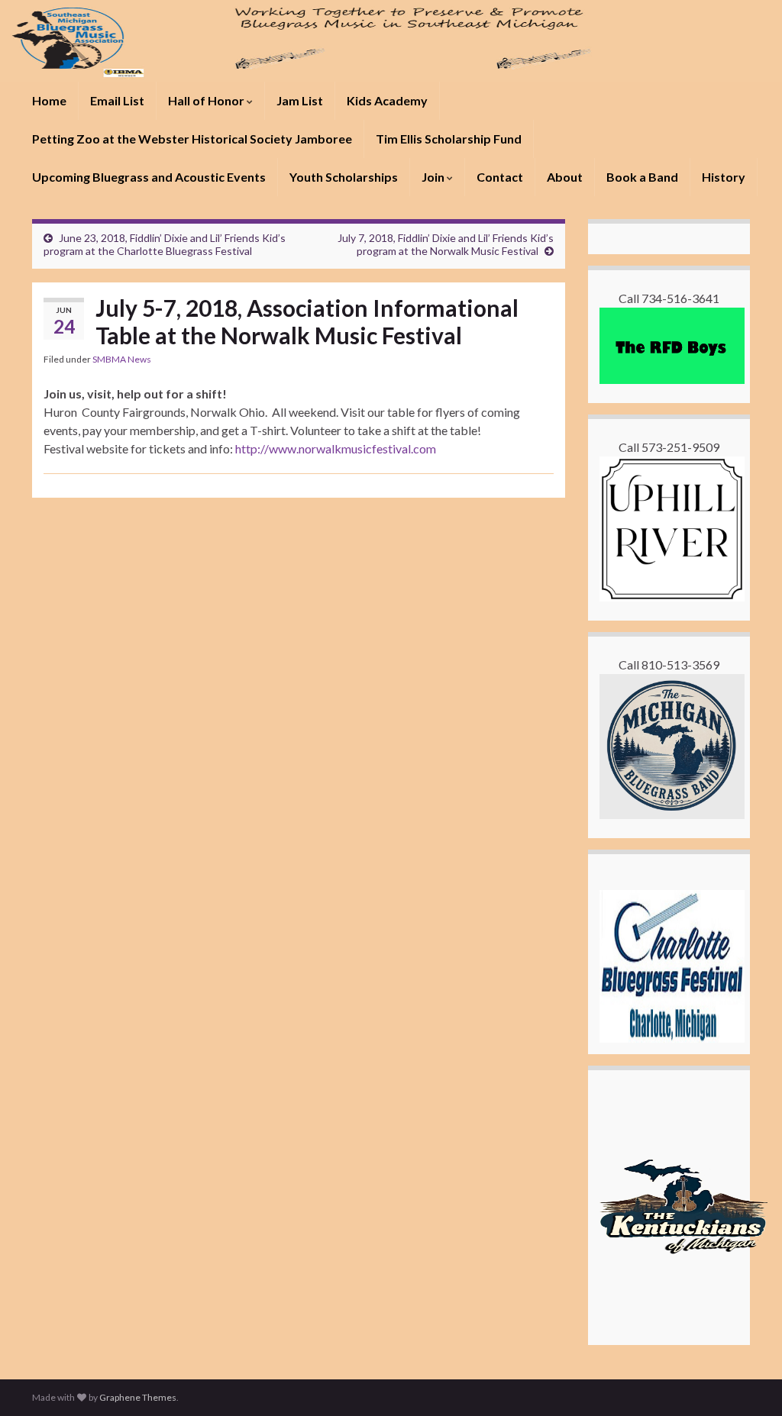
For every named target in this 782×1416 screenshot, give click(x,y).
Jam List (299, 100)
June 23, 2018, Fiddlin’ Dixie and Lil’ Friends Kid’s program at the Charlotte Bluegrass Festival (165, 244)
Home (49, 100)
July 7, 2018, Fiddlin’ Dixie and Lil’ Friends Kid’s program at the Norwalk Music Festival (446, 244)
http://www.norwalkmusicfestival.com (335, 448)
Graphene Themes (137, 1397)
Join (434, 176)
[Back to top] (748, 1382)
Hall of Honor (207, 100)
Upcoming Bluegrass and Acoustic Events (149, 176)
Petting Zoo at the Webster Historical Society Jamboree (192, 138)
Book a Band (642, 176)
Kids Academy (387, 100)
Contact (500, 176)
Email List (117, 100)
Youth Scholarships (343, 176)
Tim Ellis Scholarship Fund (449, 138)
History (723, 176)
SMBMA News (121, 359)
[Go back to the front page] (391, 41)
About (565, 176)
